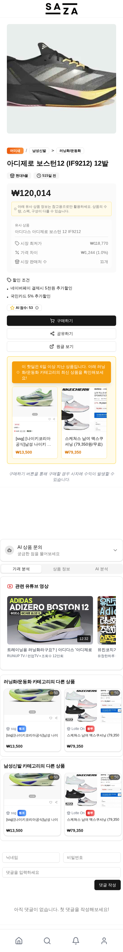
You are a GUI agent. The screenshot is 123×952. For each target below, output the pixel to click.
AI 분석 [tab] (101, 569)
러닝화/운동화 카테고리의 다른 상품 (39, 681)
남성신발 (39, 151)
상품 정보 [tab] (61, 569)
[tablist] (61, 569)
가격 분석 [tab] (21, 569)
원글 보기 (65, 346)
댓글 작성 (107, 885)
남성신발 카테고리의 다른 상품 (34, 765)
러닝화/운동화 (70, 151)
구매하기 (65, 320)
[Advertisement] (61, 512)
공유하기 (65, 333)
